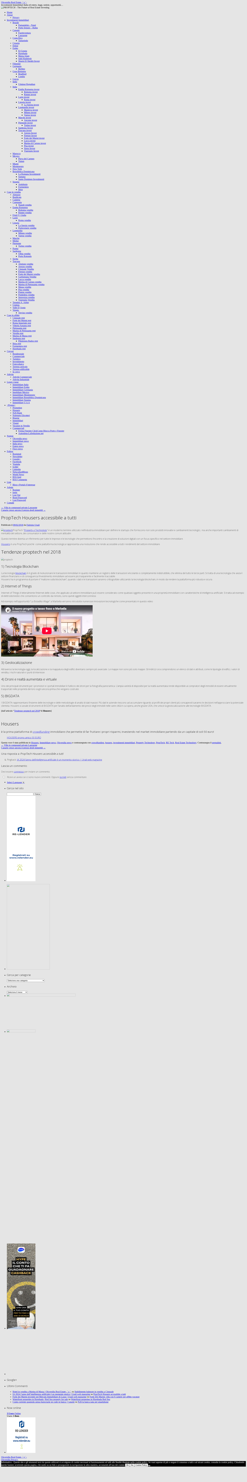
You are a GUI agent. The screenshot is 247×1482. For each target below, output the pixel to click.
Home (9, 12)
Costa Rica (17, 38)
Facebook (17, 461)
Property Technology (35, 530)
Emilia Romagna (20, 207)
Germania (17, 66)
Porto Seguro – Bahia (28, 28)
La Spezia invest (31, 105)
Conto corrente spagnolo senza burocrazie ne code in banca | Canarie (44, 1402)
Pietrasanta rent (19, 328)
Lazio (15, 218)
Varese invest (30, 115)
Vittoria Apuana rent (22, 325)
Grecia (16, 79)
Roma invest (29, 99)
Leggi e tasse (13, 382)
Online (14, 1413)
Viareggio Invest (31, 151)
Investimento (18, 361)
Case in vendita (14, 192)
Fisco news (18, 449)
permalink (216, 742)
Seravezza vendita (26, 297)
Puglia (15, 248)
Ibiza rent (17, 343)
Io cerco (16, 372)
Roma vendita (24, 220)
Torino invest (30, 125)
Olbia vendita (24, 253)
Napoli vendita (25, 205)
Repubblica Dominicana (23, 171)
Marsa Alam (23, 56)
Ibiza (20, 189)
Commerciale (19, 356)
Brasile (16, 22)
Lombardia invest (26, 107)
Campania (17, 202)
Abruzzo (16, 194)
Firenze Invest (30, 135)
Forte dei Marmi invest (34, 138)
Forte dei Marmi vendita (29, 274)
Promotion (17, 408)
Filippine (17, 63)
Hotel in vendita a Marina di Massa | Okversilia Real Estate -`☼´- (42, 1391)
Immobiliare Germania (23, 390)
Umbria (16, 305)
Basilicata (17, 197)
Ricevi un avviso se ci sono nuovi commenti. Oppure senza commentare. (46, 777)
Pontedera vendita (26, 295)
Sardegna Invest (25, 128)
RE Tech (170, 742)
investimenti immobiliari (124, 742)
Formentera (23, 187)
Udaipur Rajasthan (26, 84)
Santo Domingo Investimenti (31, 179)
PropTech (160, 742)
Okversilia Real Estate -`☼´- (14, 2)
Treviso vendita (25, 313)
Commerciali (18, 428)
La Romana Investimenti (29, 174)
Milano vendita (25, 233)
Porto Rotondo (25, 256)
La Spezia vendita (26, 225)
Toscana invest (25, 130)
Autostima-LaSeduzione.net (30, 433)
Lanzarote (22, 35)
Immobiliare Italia (20, 384)
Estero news (18, 446)
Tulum (21, 161)
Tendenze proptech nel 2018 (27, 711)
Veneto (16, 310)
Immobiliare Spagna (22, 400)
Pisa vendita (23, 289)
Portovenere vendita (27, 228)
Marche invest (24, 117)
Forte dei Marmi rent (22, 320)
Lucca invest (29, 140)
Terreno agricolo (20, 366)
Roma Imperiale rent (22, 323)
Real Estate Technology (185, 742)
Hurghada (22, 53)
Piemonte (17, 243)
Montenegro (18, 166)
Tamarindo (23, 40)
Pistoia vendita (24, 292)
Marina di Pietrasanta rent (24, 330)
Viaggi (16, 423)
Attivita (10, 374)
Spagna (16, 182)
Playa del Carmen (26, 158)
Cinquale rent (19, 318)
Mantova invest (31, 110)
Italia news (17, 443)
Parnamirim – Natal (27, 25)
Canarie (16, 30)
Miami (15, 164)
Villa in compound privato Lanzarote (19, 507)
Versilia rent (18, 333)
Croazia (16, 43)
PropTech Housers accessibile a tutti (109, 1394)
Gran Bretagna (19, 71)
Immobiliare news (21, 441)
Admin (10, 487)
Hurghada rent (19, 348)
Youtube (16, 464)
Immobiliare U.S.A (21, 402)
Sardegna (17, 251)
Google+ (17, 459)
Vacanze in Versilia (21, 425)
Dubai (15, 46)
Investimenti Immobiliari (18, 20)
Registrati (17, 454)
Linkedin (17, 469)
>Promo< (11, 405)
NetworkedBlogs (20, 472)
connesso (19, 771)
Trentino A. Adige (21, 302)
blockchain (20, 573)
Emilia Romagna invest (28, 89)
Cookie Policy (141, 1465)
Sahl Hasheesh (25, 58)
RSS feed (17, 477)
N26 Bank (17, 413)
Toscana (16, 261)
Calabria (16, 200)
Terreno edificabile (21, 369)
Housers (16, 410)
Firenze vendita (25, 271)
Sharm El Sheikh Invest (29, 61)
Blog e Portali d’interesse (24, 485)
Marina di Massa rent (22, 336)
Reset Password (20, 497)
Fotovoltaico (18, 364)
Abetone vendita (25, 264)
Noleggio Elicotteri (21, 415)
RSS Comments (20, 479)
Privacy (16, 17)
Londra (21, 76)
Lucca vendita (24, 279)
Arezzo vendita (25, 266)
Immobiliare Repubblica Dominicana (29, 397)
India (15, 81)
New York (17, 169)
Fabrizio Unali (33, 525)
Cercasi (10, 351)
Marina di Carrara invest (35, 143)
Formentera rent (20, 346)
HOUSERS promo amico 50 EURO (24, 737)
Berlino (21, 69)
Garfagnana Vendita (27, 277)
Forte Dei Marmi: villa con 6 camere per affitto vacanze (115, 1397)
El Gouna (22, 51)
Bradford (22, 74)
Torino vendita (24, 246)
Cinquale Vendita (26, 269)
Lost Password (19, 500)
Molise (16, 241)
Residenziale (18, 354)
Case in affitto (13, 315)
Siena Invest (29, 148)
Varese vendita (24, 235)
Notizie (10, 436)
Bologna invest (31, 92)
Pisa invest (29, 146)
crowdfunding (41, 731)
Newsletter (17, 456)
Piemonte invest (25, 123)
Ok (127, 1465)
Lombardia (17, 230)
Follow (10, 451)
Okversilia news (20, 438)
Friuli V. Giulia (19, 215)
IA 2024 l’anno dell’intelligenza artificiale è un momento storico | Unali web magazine (59, 759)
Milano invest (30, 112)
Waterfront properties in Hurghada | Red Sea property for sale (40, 1399)
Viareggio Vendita (26, 300)
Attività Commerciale (22, 377)
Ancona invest (30, 120)
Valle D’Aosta (19, 307)
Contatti (10, 503)
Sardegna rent (19, 338)
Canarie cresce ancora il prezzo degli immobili (23, 510)
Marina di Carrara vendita (29, 282)
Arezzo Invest (30, 133)
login (15, 492)
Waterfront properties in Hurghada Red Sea (90, 1399)
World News (18, 474)
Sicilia (15, 259)
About (10, 15)
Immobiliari (18, 420)
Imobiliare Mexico (21, 392)
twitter (15, 467)
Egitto (15, 48)
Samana (21, 176)
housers (108, 742)
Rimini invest (30, 94)
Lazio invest (23, 97)
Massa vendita (24, 287)
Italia (15, 87)
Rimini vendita (25, 212)
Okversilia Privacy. (9, 1459)
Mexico (16, 156)
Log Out (16, 495)
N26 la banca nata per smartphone (93, 1402)
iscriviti (63, 777)
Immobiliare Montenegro (24, 395)
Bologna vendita (25, 210)
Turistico (16, 359)
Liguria (16, 223)
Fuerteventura (24, 33)
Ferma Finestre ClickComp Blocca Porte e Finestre (41, 431)
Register (16, 490)
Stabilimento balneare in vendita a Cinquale (94, 1391)
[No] (149, 1465)
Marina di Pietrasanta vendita (31, 284)
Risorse (16, 418)
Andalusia (22, 184)
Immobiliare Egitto (21, 387)
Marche (16, 238)
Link (9, 482)
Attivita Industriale (21, 379)
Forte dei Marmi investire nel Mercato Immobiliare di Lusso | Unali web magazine (49, 1397)
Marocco (17, 153)
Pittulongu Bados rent (28, 341)
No (132, 1465)
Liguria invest (24, 102)
